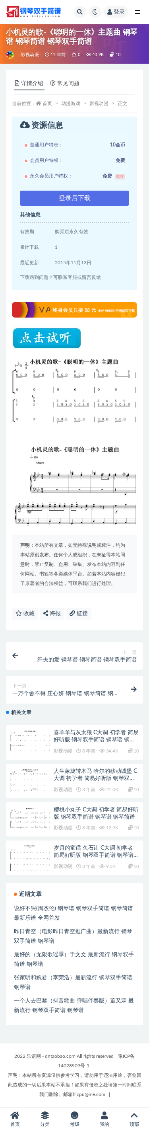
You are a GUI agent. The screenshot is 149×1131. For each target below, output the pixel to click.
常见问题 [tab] (68, 83)
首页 (47, 103)
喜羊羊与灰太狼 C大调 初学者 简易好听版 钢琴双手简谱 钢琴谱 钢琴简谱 (96, 740)
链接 (81, 613)
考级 (74, 1124)
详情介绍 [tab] (32, 83)
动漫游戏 (70, 103)
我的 (104, 1124)
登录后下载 (75, 198)
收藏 (28, 613)
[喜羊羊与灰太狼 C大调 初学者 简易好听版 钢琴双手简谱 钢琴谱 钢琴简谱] (30, 741)
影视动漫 (30, 55)
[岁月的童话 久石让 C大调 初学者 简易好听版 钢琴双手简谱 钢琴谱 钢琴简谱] (30, 858)
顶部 (134, 1124)
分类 (45, 1124)
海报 (54, 613)
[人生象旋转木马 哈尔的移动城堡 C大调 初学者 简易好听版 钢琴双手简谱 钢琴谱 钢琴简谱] (30, 780)
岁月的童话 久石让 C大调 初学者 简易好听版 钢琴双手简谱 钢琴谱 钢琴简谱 (94, 855)
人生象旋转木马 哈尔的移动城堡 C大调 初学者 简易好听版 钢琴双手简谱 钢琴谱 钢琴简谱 (95, 778)
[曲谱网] (10, 55)
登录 (119, 12)
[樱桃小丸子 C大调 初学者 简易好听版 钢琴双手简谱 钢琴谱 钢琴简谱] (30, 818)
